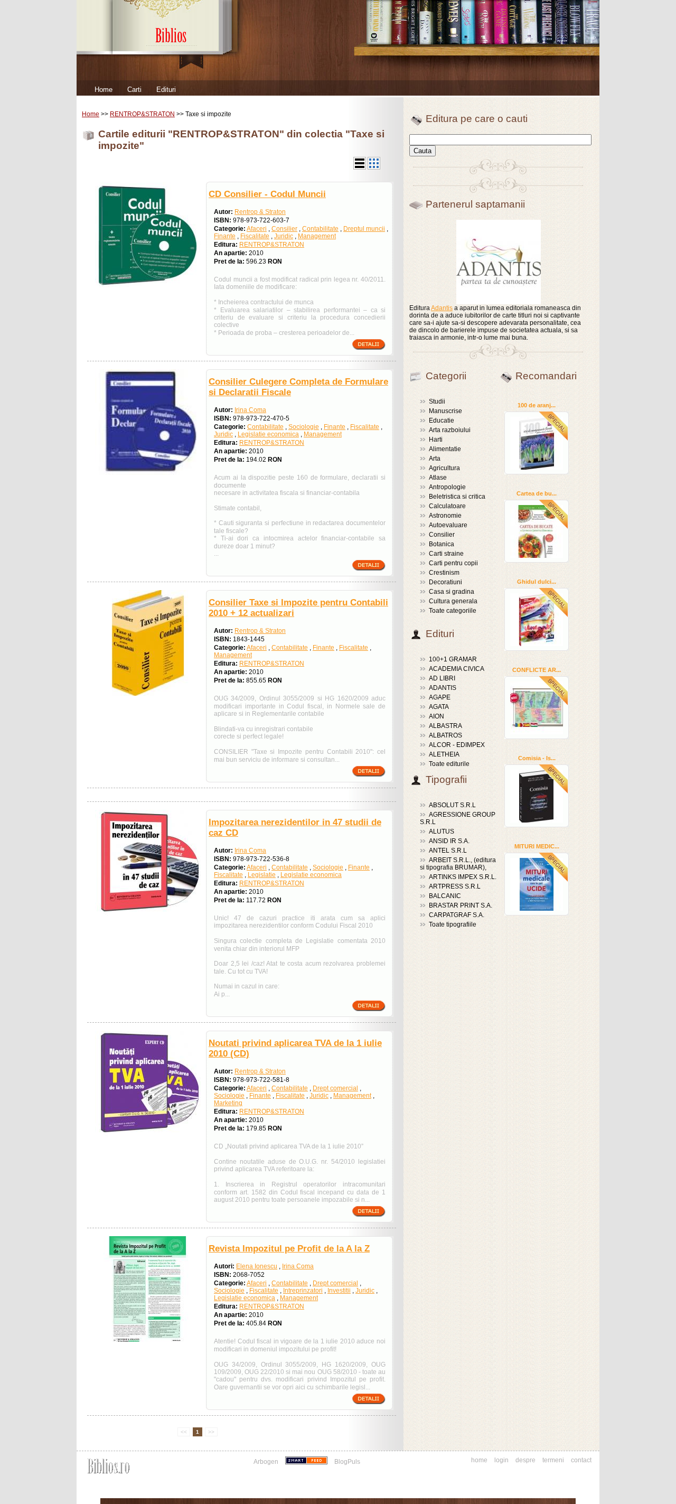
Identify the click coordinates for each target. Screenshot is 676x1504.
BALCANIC (445, 896)
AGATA (439, 707)
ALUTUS (441, 831)
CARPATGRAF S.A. (456, 915)
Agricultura (444, 468)
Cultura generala (453, 601)
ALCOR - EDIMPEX (457, 745)
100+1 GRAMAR (453, 659)
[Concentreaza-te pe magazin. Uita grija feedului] (307, 1461)
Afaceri (257, 228)
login (501, 1460)
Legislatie (262, 875)
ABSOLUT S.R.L (452, 805)
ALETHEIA (444, 754)
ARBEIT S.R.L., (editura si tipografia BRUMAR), (458, 863)
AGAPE (439, 697)
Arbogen (265, 1461)
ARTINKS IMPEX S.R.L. (462, 877)
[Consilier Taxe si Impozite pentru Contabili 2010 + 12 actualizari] (148, 693)
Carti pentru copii (453, 563)
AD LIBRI (442, 678)
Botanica (441, 544)
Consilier (284, 228)
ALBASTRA (445, 726)
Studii (437, 401)
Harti (436, 439)
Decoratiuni (445, 582)
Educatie (441, 420)
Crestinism (444, 572)
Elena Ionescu (256, 1266)
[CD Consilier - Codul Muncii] (148, 285)
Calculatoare (447, 506)
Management (317, 236)
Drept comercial (335, 1088)
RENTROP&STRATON (142, 114)
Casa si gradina (451, 591)
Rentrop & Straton (260, 212)
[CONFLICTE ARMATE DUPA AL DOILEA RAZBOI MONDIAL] (536, 707)
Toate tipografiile (452, 924)
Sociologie (303, 427)
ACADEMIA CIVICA (456, 668)
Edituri (166, 90)
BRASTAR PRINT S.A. (460, 905)
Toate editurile (449, 764)
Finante (225, 236)
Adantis (442, 308)
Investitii (339, 1290)
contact (581, 1460)
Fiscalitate (254, 236)
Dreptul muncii (364, 228)
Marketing (228, 1103)
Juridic (283, 236)
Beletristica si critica (457, 496)
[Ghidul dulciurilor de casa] (536, 619)
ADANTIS (442, 688)
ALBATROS (445, 735)
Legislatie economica (268, 434)
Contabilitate (320, 228)
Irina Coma (250, 410)
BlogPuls (347, 1461)
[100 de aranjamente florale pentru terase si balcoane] (536, 443)
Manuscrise (445, 411)
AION (436, 716)
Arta (434, 458)
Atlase (438, 477)
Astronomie (445, 515)
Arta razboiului (450, 430)
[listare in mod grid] (374, 167)
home (479, 1460)
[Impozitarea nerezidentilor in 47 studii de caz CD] (148, 913)
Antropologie (447, 487)
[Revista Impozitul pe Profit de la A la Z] (148, 1339)
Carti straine (446, 553)
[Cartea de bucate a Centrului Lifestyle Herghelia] (536, 531)
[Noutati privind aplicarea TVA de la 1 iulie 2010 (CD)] (148, 1134)
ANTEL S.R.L (448, 850)
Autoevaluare (448, 525)
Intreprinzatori (303, 1290)
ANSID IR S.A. (449, 841)
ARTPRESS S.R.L (455, 886)
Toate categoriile (452, 610)
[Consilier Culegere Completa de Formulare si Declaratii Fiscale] (148, 473)
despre (525, 1460)
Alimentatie (445, 449)
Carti (134, 90)
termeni (553, 1460)
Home (103, 90)
